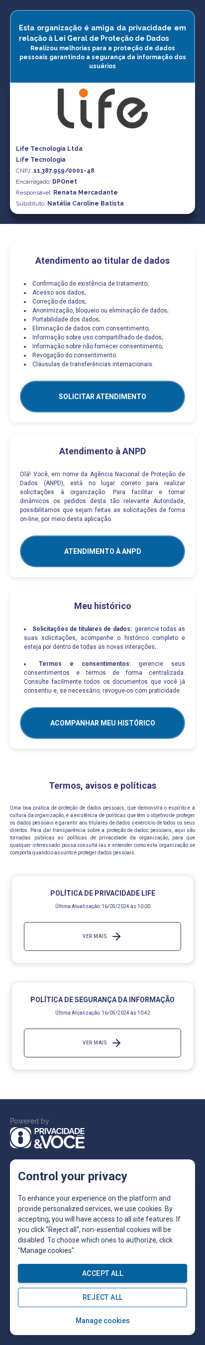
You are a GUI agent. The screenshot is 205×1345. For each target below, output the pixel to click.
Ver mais (94, 936)
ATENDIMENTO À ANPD (102, 551)
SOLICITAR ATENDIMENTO (102, 397)
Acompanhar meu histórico (102, 723)
